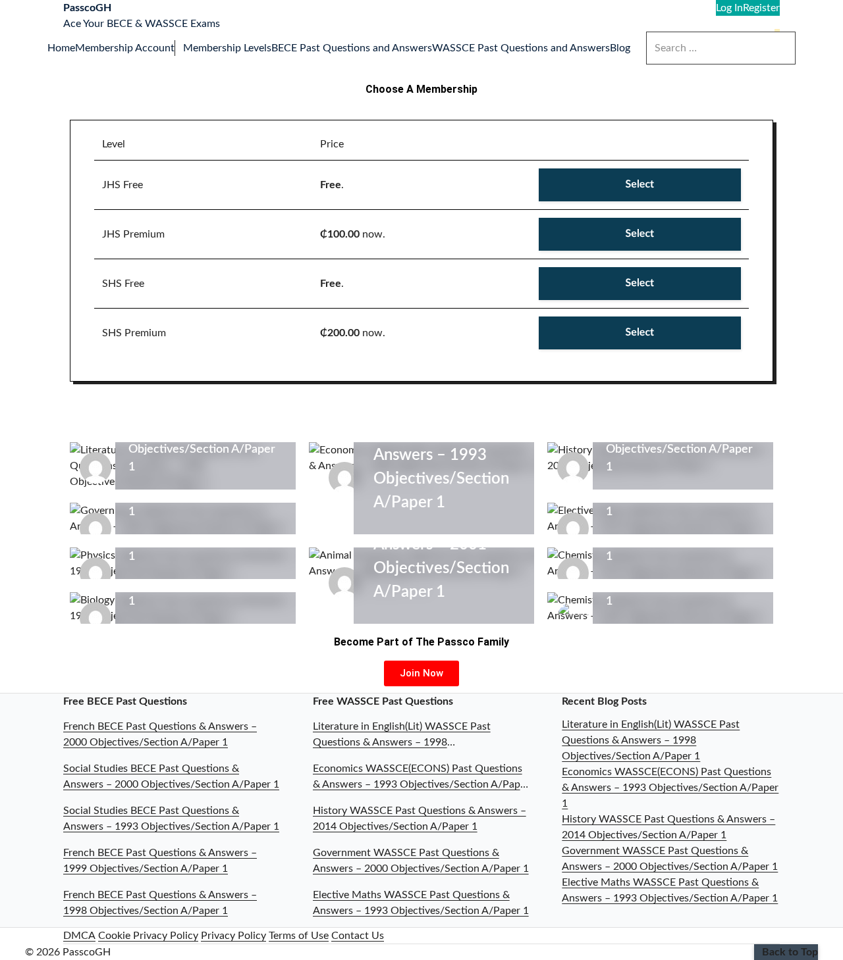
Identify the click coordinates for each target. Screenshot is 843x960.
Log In (729, 8)
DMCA (79, 935)
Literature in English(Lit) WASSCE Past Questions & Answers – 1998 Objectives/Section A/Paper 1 (651, 740)
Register (761, 8)
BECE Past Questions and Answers (351, 48)
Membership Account (125, 48)
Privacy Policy (233, 935)
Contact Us (357, 935)
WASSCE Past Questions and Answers (521, 48)
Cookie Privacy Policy (148, 935)
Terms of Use (299, 935)
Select (640, 185)
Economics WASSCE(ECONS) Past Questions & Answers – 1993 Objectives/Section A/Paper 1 (670, 788)
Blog (620, 48)
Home (61, 48)
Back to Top (790, 952)
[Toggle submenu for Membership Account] (179, 48)
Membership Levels (227, 48)
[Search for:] (721, 48)
